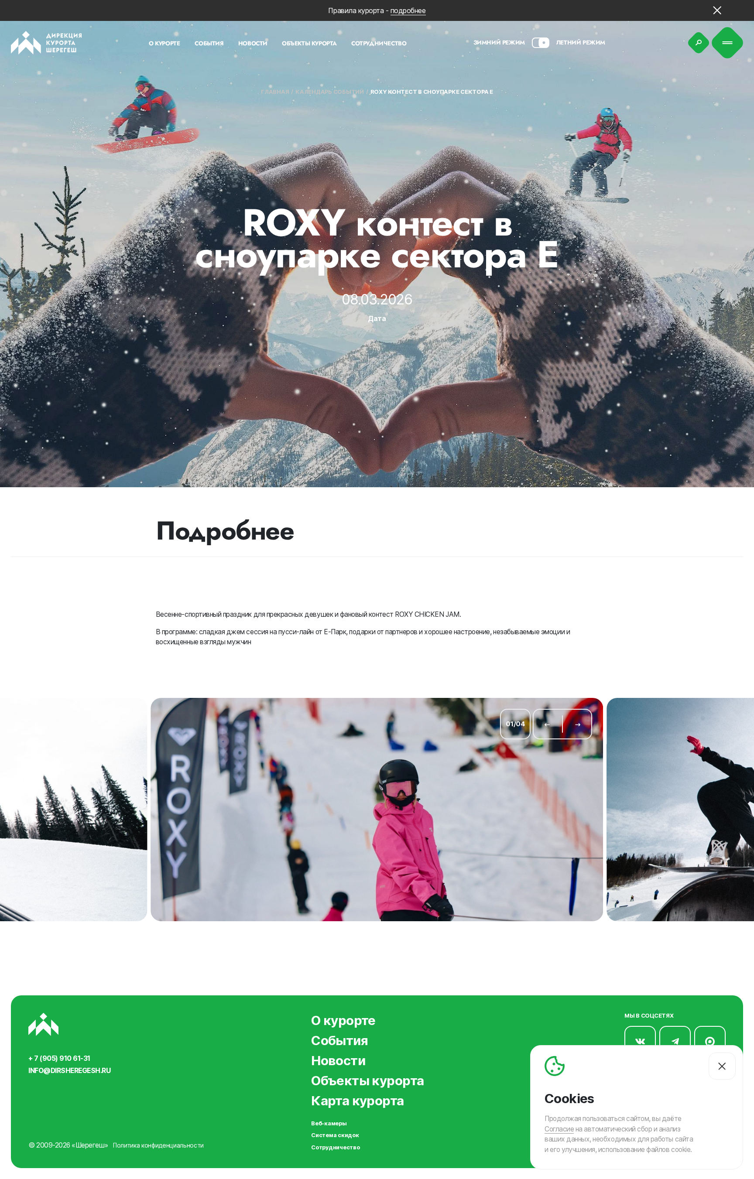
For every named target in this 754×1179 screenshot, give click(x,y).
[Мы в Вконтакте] (640, 1041)
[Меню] (727, 43)
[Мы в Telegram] (675, 1041)
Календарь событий (329, 92)
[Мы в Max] (710, 1041)
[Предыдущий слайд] (547, 724)
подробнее (408, 10)
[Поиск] (698, 43)
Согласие (559, 1129)
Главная (275, 92)
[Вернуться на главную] (46, 43)
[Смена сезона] (540, 43)
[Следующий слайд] (578, 724)
